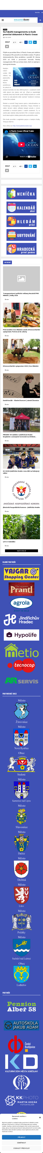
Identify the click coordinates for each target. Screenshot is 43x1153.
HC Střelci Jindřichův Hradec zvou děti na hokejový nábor (21, 472)
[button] (40, 1118)
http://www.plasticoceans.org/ (22, 126)
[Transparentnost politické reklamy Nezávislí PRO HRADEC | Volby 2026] (21, 278)
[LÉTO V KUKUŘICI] (21, 527)
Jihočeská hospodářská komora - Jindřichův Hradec (21, 507)
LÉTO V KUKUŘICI (9, 541)
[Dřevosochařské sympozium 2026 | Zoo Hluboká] (21, 351)
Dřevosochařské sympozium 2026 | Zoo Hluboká (20, 366)
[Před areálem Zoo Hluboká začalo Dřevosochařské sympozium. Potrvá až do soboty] (21, 315)
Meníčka (37, 12)
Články (5, 29)
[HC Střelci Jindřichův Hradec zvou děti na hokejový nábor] (21, 456)
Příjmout (21, 1137)
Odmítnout (21, 1143)
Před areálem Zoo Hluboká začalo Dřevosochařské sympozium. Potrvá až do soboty (21, 330)
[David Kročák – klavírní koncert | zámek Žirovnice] (21, 385)
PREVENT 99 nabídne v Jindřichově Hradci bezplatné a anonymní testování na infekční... (19, 435)
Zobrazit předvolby (21, 1148)
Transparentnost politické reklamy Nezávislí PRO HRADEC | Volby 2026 (21, 294)
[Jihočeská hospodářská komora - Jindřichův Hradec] (21, 492)
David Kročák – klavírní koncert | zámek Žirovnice (21, 400)
